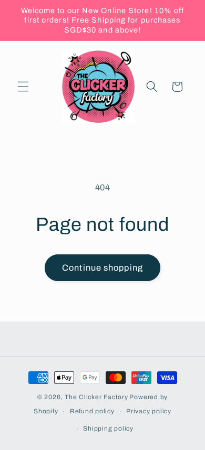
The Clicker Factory (96, 397)
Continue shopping (102, 267)
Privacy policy (148, 411)
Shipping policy (108, 428)
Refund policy (92, 411)
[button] (23, 86)
